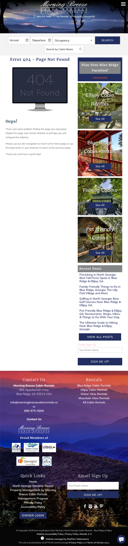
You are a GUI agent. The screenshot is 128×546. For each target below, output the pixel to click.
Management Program (33, 498)
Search (107, 40)
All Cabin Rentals (94, 402)
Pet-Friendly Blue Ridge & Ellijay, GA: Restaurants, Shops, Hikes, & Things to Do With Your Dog (100, 314)
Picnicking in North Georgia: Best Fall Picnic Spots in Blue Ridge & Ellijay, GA (98, 278)
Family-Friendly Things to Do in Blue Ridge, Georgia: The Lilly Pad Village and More (100, 290)
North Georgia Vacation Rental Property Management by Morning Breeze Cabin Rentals (33, 490)
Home (33, 481)
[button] (123, 11)
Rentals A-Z (86, 534)
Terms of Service (95, 542)
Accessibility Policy (33, 507)
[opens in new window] (85, 506)
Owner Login (33, 515)
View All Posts (100, 337)
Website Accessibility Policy (50, 534)
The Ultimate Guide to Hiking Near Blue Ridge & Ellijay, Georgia (98, 326)
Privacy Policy (33, 502)
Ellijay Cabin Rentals (94, 390)
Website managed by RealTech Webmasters (67, 539)
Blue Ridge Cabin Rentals (94, 385)
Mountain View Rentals (94, 398)
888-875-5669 (34, 411)
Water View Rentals (94, 394)
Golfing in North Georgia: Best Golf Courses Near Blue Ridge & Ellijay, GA (100, 302)
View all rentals (100, 77)
